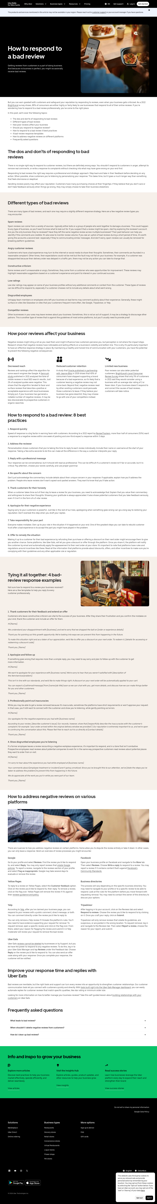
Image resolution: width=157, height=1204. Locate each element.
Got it (149, 1198)
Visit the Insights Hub (67, 1070)
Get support (118, 4)
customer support (99, 12)
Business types (56, 4)
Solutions (40, 4)
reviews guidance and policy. (26, 895)
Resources (73, 4)
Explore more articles (19, 1070)
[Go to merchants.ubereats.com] (14, 3)
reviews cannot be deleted (29, 944)
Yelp (22, 909)
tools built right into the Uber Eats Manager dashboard (106, 987)
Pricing (87, 4)
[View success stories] (106, 1065)
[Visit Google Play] (16, 1182)
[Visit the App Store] (33, 1183)
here (143, 1190)
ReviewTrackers (103, 433)
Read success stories (116, 1070)
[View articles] (9, 1065)
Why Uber (28, 4)
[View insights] (57, 1065)
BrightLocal (13, 105)
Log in (132, 4)
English (129, 1171)
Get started (143, 4)
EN (109, 4)
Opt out (139, 1198)
